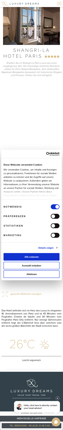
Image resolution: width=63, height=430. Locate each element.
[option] (31, 26)
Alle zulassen (31, 257)
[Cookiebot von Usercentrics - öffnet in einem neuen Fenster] (46, 154)
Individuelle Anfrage (31, 418)
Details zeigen (46, 247)
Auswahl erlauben (31, 265)
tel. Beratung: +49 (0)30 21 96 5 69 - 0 (31, 425)
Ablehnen (31, 274)
